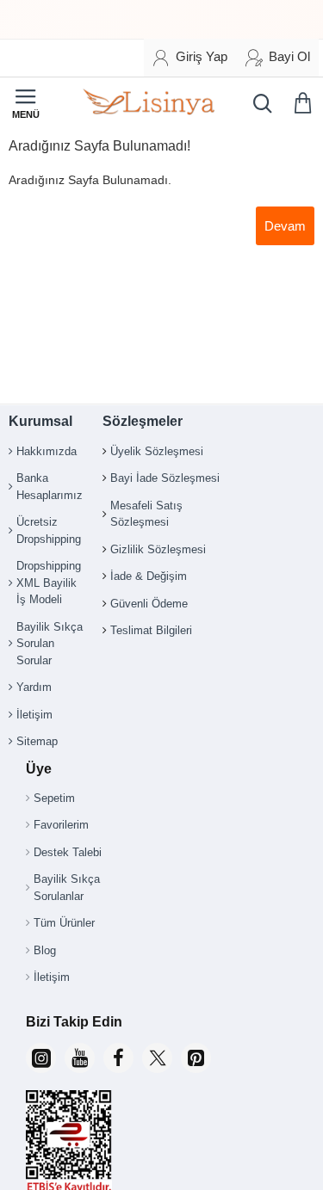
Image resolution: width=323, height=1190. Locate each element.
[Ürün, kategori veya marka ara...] (258, 103)
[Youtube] (80, 1058)
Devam (285, 226)
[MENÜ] (26, 103)
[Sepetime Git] (306, 103)
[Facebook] (118, 1058)
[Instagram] (41, 1058)
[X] (157, 1058)
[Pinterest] (196, 1058)
